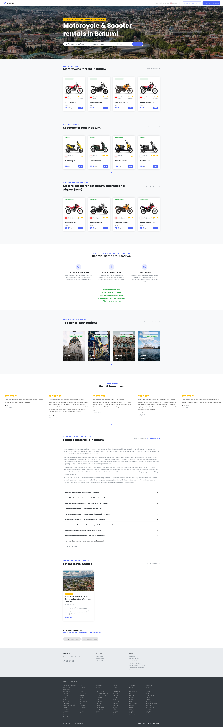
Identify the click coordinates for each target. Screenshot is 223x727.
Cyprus (148, 691)
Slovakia (82, 713)
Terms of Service (135, 663)
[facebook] (67, 661)
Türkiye (148, 713)
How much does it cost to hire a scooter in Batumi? (83, 509)
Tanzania (82, 715)
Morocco (99, 703)
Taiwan (65, 715)
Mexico (131, 705)
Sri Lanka (148, 701)
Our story (99, 657)
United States (133, 715)
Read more (72, 546)
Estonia (131, 693)
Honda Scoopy (95, 161)
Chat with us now (152, 438)
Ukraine (98, 715)
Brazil (131, 687)
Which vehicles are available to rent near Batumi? (83, 530)
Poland (131, 709)
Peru (81, 709)
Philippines (99, 709)
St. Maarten (99, 713)
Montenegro (133, 703)
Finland (65, 695)
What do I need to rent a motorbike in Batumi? (82, 493)
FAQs (167, 3)
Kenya (148, 699)
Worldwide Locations (103, 661)
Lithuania (66, 703)
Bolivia (115, 687)
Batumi (69, 98)
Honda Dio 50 (145, 161)
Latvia (81, 703)
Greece (65, 697)
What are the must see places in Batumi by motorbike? (85, 536)
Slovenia (65, 713)
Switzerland (66, 691)
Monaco (115, 703)
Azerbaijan (149, 686)
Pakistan (115, 709)
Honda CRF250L (71, 102)
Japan (131, 699)
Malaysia (148, 705)
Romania (82, 711)
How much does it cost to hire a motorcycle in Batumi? (85, 519)
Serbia (98, 711)
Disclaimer (133, 657)
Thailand (115, 713)
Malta (98, 705)
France (82, 695)
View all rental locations (151, 322)
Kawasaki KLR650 (121, 102)
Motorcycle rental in (72, 639)
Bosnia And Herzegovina (67, 688)
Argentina (99, 686)
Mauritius (115, 705)
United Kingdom (101, 695)
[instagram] (70, 661)
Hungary (132, 697)
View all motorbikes (152, 187)
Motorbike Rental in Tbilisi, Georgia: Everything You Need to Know (78, 598)
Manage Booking (192, 3)
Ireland (148, 697)
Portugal (148, 709)
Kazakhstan (116, 701)
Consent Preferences (136, 670)
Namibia (65, 707)
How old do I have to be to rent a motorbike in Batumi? (85, 498)
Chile (81, 691)
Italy (97, 699)
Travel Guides (159, 3)
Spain (147, 693)
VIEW (80, 108)
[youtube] (73, 661)
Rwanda (115, 711)
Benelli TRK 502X (96, 102)
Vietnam (148, 715)
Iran (81, 699)
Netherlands (100, 707)
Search (137, 44)
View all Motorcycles (152, 68)
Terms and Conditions (136, 668)
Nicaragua (83, 707)
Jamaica (115, 699)
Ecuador (115, 693)
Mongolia (83, 705)
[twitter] (64, 661)
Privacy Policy (134, 659)
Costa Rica (116, 691)
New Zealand (150, 707)
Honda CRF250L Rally (147, 102)
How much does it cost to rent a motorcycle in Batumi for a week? (89, 525)
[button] (111, 172)
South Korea (100, 701)
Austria (115, 686)
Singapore (149, 711)
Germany (83, 693)
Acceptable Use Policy (137, 665)
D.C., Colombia (100, 691)
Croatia (115, 697)
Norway (115, 707)
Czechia (65, 693)
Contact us (100, 659)
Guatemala (83, 697)
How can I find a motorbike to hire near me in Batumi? (84, 541)
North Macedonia (151, 703)
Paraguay (66, 711)
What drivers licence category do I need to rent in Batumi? (86, 503)
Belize (147, 687)
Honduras (99, 697)
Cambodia (83, 701)
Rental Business (211, 3)
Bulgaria (98, 687)
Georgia (131, 695)
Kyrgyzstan (66, 701)
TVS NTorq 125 (70, 161)
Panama (66, 709)
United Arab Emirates (69, 686)
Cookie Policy (133, 661)
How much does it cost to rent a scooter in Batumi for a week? (87, 514)
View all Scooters (153, 127)
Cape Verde (133, 691)
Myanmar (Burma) (69, 705)
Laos (130, 701)
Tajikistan (132, 713)
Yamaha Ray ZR (121, 161)
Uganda (115, 715)
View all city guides (152, 563)
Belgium (82, 687)
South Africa (67, 717)
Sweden (131, 711)
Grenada (115, 695)
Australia (132, 686)
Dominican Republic (102, 693)
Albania (82, 686)
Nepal (131, 707)
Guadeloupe (150, 695)
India (64, 699)
